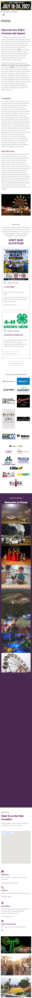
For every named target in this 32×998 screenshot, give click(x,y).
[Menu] (3, 14)
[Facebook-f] (2, 930)
